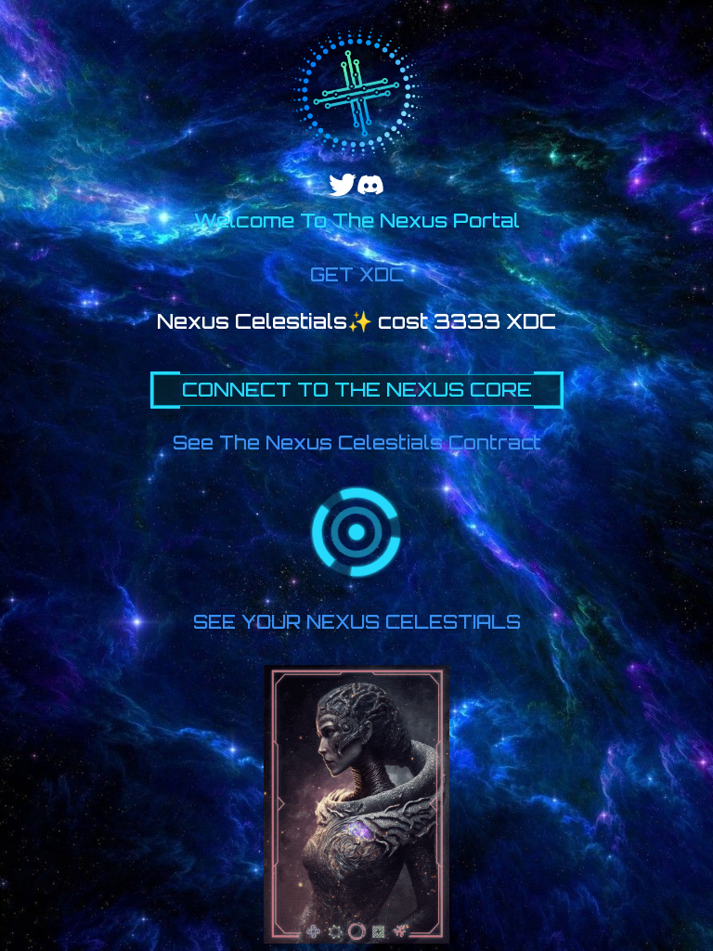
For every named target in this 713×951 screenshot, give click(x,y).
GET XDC (357, 274)
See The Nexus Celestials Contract (357, 442)
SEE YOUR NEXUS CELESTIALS (357, 621)
